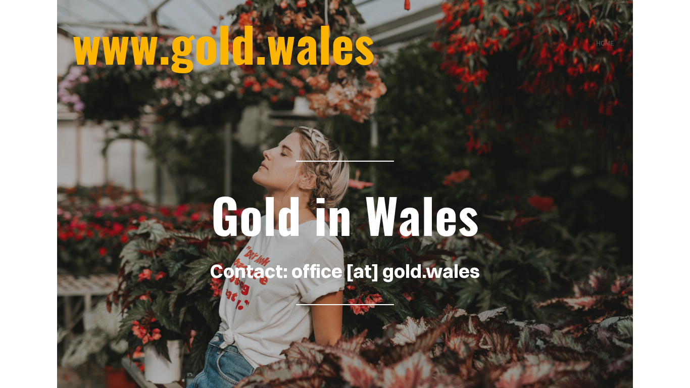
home (605, 42)
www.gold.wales (223, 43)
